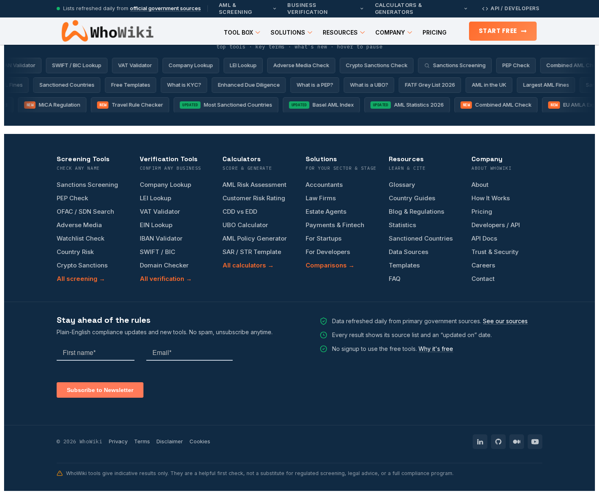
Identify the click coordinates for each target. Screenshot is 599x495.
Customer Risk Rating (253, 198)
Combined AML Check (493, 104)
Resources (340, 32)
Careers (483, 265)
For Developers (328, 252)
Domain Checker (164, 265)
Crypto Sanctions (82, 265)
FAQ (395, 279)
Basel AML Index (319, 104)
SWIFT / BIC (157, 252)
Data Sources (408, 252)
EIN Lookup (156, 225)
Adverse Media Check (296, 65)
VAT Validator (130, 65)
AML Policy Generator (254, 238)
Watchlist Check (80, 238)
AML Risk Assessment (254, 184)
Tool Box (238, 32)
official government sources (165, 8)
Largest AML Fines (549, 84)
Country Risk (75, 252)
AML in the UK (492, 84)
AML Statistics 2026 (404, 104)
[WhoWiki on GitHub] (498, 441)
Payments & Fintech (335, 225)
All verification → (166, 279)
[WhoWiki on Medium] (516, 441)
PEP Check (511, 65)
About (480, 184)
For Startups (323, 238)
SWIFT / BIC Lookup (72, 65)
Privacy (118, 441)
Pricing (435, 32)
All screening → (81, 279)
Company (390, 32)
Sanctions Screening (454, 65)
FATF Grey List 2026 (433, 84)
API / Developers (515, 8)
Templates (404, 265)
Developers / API (495, 225)
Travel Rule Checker (127, 104)
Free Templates (134, 84)
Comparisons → (330, 265)
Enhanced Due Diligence (252, 84)
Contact (483, 279)
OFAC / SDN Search (85, 211)
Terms (142, 441)
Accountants (324, 184)
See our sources (505, 321)
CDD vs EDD (239, 211)
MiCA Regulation (50, 104)
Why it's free (435, 348)
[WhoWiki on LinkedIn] (480, 441)
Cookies (199, 441)
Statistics (402, 225)
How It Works (490, 198)
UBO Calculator (245, 225)
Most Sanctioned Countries (224, 104)
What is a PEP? (318, 84)
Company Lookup (186, 65)
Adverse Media (79, 225)
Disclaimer (169, 441)
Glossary (402, 184)
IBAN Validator (161, 238)
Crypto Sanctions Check (372, 65)
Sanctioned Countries (70, 84)
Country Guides (412, 198)
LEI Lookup (238, 65)
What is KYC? (187, 84)
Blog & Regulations (416, 211)
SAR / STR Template (251, 252)
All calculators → (248, 265)
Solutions (288, 32)
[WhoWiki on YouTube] (535, 441)
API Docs (484, 238)
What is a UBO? (372, 84)
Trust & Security (495, 252)
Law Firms (321, 198)
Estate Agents (326, 211)
